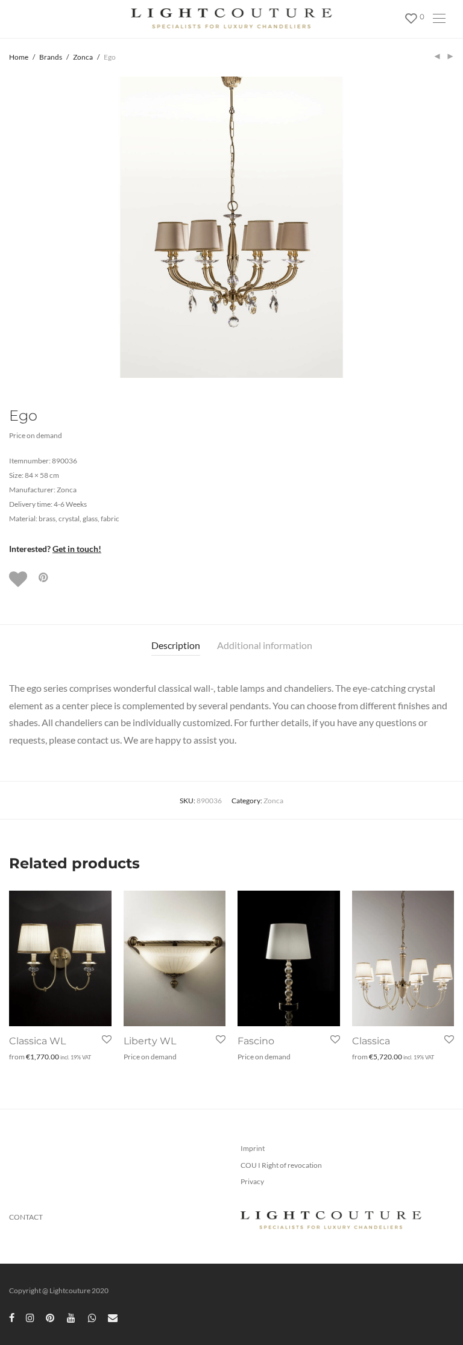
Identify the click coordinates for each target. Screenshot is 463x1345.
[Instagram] (30, 1316)
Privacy (252, 1181)
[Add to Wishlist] (19, 579)
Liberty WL (150, 1041)
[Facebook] (11, 1316)
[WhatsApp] (92, 1316)
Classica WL (37, 1041)
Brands (50, 56)
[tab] (176, 646)
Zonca (83, 56)
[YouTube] (72, 1316)
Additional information (264, 645)
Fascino (256, 1041)
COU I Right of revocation (281, 1165)
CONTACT (26, 1216)
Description (175, 645)
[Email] (113, 1316)
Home (18, 56)
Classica (371, 1041)
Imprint (253, 1148)
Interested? (55, 549)
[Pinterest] (50, 1316)
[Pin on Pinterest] (44, 577)
